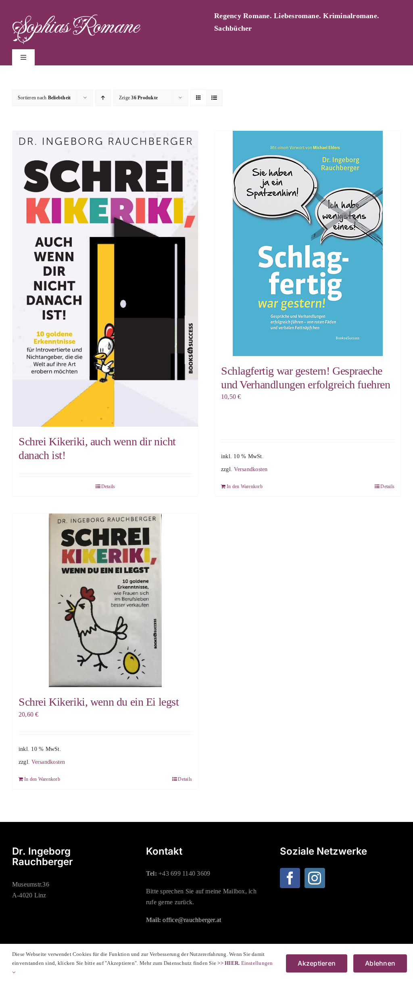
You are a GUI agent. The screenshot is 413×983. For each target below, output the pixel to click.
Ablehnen (380, 963)
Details (108, 486)
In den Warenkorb (245, 486)
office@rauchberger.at (192, 919)
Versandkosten (250, 469)
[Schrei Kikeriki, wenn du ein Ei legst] (105, 600)
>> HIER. (228, 963)
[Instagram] (315, 878)
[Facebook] (290, 878)
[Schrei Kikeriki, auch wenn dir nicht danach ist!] (105, 279)
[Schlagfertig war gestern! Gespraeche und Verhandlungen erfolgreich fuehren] (307, 243)
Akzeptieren (317, 963)
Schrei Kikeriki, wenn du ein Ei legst (99, 702)
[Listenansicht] (214, 98)
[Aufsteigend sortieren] (103, 98)
